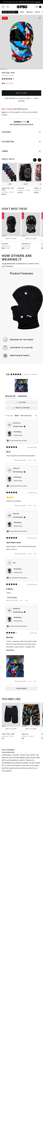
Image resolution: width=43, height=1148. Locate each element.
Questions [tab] (22, 396)
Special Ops (18, 435)
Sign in (4, 112)
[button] (21, 79)
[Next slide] (39, 160)
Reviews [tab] (10, 396)
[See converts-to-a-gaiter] (26, 293)
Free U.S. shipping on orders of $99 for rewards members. (21, 1)
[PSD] (22, 6)
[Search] (8, 7)
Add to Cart (21, 93)
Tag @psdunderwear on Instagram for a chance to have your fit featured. (20, 265)
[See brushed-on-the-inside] (17, 305)
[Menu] (3, 7)
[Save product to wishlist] (40, 17)
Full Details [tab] (8, 750)
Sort (17, 416)
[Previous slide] (35, 160)
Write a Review (26, 408)
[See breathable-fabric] (22, 317)
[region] (21, 385)
